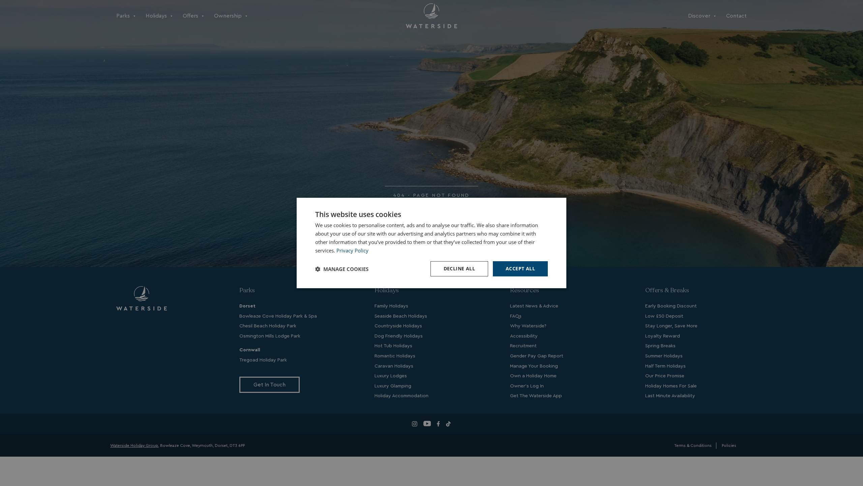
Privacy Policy (352, 250)
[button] (341, 269)
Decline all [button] (459, 268)
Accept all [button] (520, 268)
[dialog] (431, 243)
